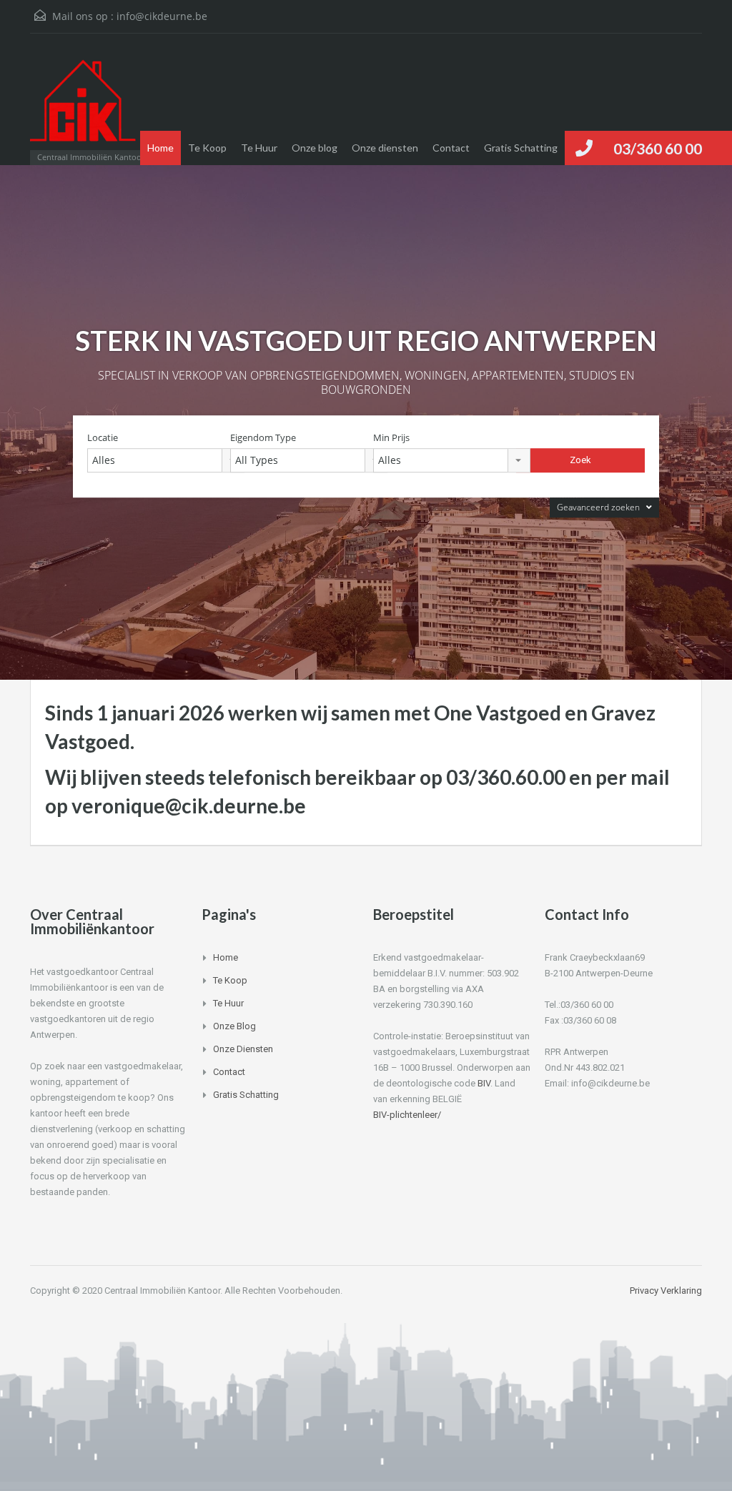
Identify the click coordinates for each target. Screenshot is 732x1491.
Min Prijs (391, 437)
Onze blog (314, 148)
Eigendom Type (263, 437)
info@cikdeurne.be (162, 16)
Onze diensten (385, 148)
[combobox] (165, 460)
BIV (484, 1083)
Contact (451, 148)
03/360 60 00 (657, 148)
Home (160, 148)
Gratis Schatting (521, 148)
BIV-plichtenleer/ (407, 1114)
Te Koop (207, 148)
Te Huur (259, 148)
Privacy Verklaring (666, 1290)
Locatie (102, 437)
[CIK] (83, 106)
